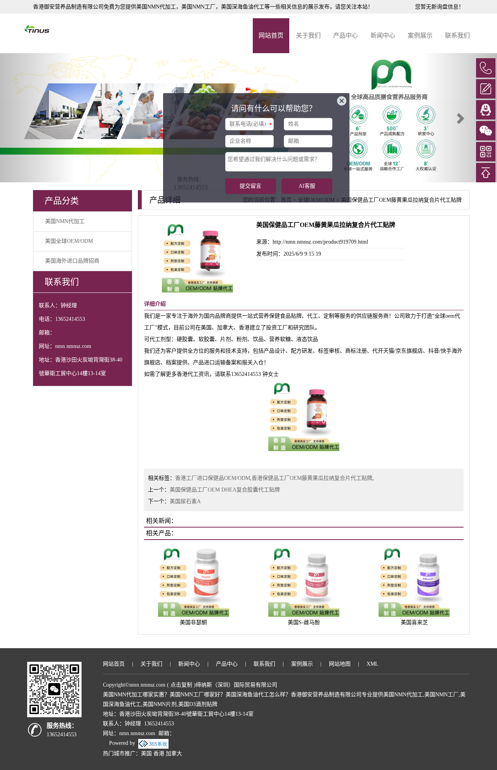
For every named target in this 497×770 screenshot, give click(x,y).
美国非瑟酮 (193, 622)
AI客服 (307, 186)
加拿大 (174, 753)
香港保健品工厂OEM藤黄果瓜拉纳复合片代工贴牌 (312, 478)
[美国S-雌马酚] (303, 581)
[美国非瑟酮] (193, 581)
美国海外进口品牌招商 (72, 261)
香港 (158, 753)
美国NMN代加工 (156, 7)
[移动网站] (485, 151)
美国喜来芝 (414, 622)
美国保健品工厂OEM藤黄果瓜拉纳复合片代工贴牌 (401, 200)
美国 (146, 753)
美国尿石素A (185, 501)
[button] (37, 117)
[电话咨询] (485, 68)
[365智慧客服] (191, 148)
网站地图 (340, 664)
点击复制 (181, 685)
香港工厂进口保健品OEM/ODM (212, 478)
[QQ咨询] (485, 109)
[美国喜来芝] (414, 581)
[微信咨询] (485, 130)
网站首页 (271, 35)
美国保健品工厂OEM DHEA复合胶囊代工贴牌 (225, 490)
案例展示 (420, 35)
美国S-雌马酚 (304, 622)
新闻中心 (382, 35)
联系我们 (457, 35)
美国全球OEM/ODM (69, 241)
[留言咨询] (485, 89)
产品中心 (345, 35)
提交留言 (250, 186)
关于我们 (308, 35)
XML (373, 664)
